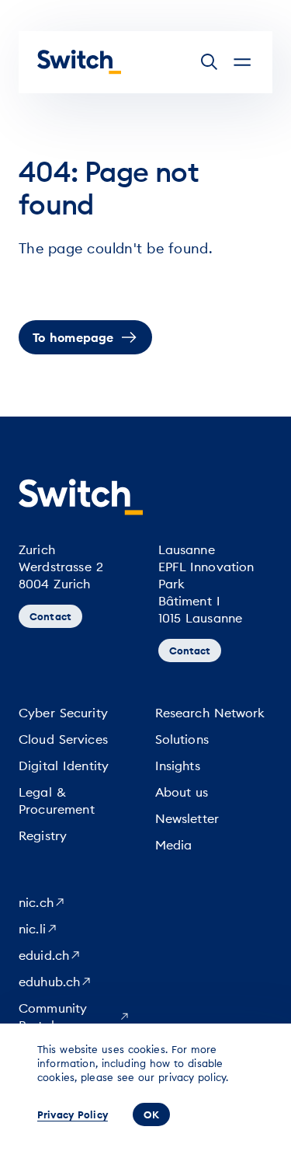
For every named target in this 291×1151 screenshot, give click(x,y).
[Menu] (242, 62)
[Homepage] (79, 62)
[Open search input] (209, 62)
